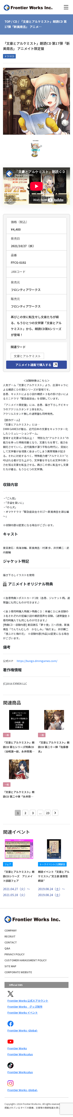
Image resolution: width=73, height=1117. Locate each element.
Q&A (7, 948)
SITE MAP (10, 966)
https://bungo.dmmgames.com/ (37, 661)
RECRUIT (10, 936)
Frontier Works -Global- (22, 1030)
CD (15, 21)
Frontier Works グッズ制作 (24, 1006)
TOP (7, 21)
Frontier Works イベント (22, 1012)
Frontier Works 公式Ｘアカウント (27, 1000)
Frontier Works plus (20, 1054)
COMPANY (10, 930)
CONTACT (10, 942)
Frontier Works (17, 1048)
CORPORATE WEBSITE (18, 972)
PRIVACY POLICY (14, 954)
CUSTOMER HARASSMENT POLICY (25, 960)
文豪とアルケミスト (27, 356)
